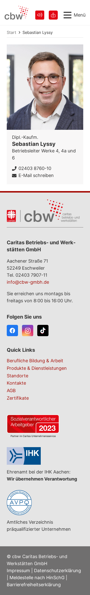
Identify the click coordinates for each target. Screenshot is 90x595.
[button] (74, 15)
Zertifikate (18, 398)
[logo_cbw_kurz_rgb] (16, 13)
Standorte (17, 375)
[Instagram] (27, 330)
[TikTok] (42, 330)
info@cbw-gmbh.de (28, 282)
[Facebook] (12, 330)
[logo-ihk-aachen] (45, 456)
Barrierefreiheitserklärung (34, 584)
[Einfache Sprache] (53, 15)
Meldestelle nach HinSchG (37, 577)
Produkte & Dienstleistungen (37, 368)
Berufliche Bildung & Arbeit (35, 360)
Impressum (18, 570)
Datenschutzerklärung (57, 570)
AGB (11, 390)
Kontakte (16, 383)
